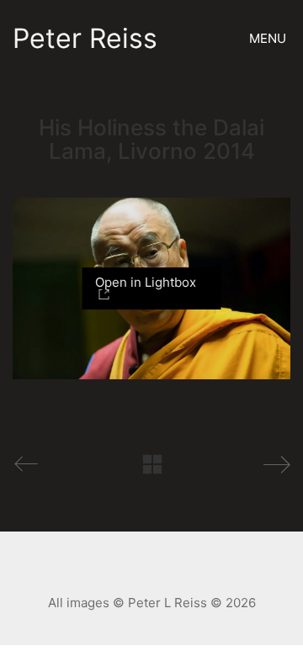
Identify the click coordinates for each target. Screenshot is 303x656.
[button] (269, 38)
